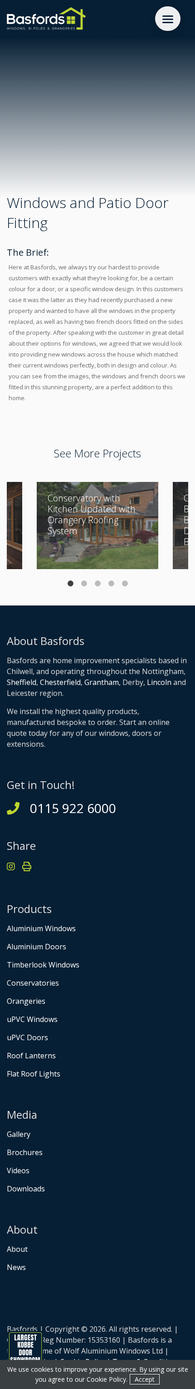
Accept (145, 1379)
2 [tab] (83, 583)
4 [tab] (111, 583)
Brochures (25, 1152)
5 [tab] (124, 583)
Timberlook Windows (43, 965)
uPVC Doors (27, 1037)
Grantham (101, 682)
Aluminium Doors (36, 947)
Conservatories (33, 983)
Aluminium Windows (41, 928)
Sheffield (21, 682)
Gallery (18, 1134)
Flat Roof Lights (33, 1074)
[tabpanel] (97, 525)
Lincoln (159, 682)
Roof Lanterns (31, 1056)
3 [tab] (97, 583)
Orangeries (26, 1001)
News (16, 1267)
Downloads (26, 1189)
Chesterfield (60, 682)
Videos (18, 1171)
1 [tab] (70, 583)
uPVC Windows (32, 1019)
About (17, 1249)
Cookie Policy (106, 1379)
